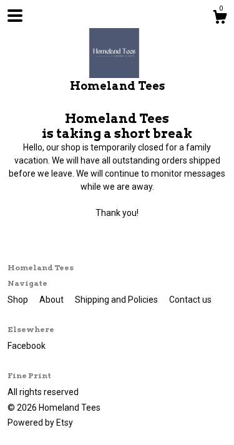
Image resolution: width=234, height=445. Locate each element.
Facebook (26, 346)
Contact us (190, 300)
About (52, 300)
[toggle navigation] (14, 15)
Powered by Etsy (40, 423)
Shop (18, 300)
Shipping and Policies (117, 300)
